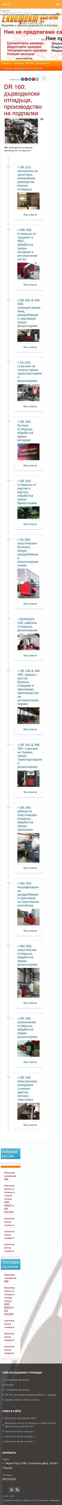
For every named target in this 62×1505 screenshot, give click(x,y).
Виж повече (30, 214)
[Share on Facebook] (22, 79)
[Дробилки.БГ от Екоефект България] (16, 13)
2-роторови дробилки (17, 1379)
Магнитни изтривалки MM (10, 1176)
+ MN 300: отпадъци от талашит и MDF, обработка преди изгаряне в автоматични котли (27, 244)
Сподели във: (14, 79)
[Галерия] (44, 79)
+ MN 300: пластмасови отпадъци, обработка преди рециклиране (27, 955)
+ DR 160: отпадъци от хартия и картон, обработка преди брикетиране (27, 492)
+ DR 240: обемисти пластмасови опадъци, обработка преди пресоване (27, 818)
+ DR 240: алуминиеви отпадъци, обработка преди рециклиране (27, 1027)
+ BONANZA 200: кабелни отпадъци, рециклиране (27, 624)
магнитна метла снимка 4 (9, 1222)
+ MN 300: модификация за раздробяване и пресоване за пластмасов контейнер (28, 894)
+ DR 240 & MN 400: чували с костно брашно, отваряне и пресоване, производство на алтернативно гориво (28, 687)
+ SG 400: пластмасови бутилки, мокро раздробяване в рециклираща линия (27, 552)
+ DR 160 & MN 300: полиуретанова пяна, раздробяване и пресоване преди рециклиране (28, 313)
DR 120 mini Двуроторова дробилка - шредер (30, 1394)
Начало (6, 63)
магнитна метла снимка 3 (9, 1235)
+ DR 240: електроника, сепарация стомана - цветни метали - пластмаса (27, 1088)
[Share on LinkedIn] (29, 79)
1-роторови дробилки (17, 1389)
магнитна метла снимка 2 (9, 1247)
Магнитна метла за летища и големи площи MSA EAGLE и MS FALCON (9, 1199)
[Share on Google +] (26, 79)
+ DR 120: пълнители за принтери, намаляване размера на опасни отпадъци (27, 178)
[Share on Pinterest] (33, 79)
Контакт (9, 1384)
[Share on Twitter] (37, 79)
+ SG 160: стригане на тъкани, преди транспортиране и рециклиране (29, 371)
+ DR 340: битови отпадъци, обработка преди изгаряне (25, 431)
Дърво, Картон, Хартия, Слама (22, 1399)
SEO (35, 1500)
